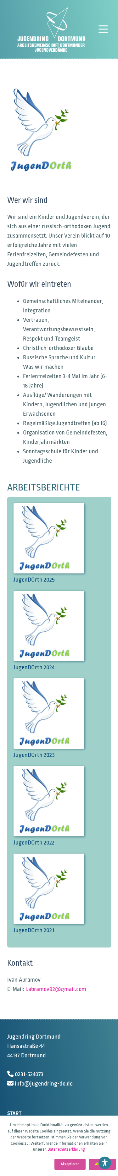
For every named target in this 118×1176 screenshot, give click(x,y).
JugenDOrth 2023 (34, 755)
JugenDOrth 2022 (34, 843)
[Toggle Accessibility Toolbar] (105, 1163)
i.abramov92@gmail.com (55, 989)
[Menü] (104, 29)
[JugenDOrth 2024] (55, 627)
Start (14, 1113)
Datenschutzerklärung (66, 1149)
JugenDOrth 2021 (34, 930)
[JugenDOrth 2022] (55, 803)
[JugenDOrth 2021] (55, 890)
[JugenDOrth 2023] (55, 715)
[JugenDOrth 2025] (55, 540)
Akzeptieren (70, 1164)
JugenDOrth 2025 (34, 580)
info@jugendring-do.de (44, 1083)
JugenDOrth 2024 (34, 667)
